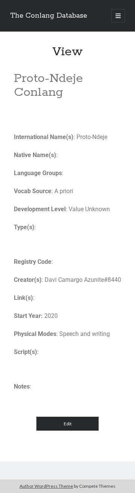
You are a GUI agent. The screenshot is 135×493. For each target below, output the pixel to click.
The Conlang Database (48, 15)
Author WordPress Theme (46, 486)
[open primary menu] (118, 16)
